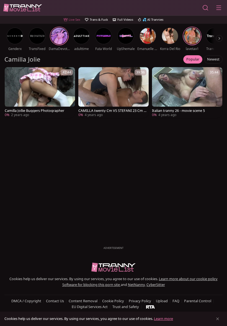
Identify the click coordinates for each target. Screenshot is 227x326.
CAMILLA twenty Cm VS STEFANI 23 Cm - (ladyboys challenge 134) (111, 110)
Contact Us (55, 300)
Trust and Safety (125, 306)
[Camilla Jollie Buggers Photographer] (40, 92)
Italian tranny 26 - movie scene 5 (178, 110)
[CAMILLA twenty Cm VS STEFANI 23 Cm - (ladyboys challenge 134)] (113, 92)
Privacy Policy (140, 300)
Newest (213, 59)
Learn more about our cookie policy (188, 278)
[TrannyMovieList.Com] (22, 8)
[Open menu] (219, 8)
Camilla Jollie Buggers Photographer (34, 110)
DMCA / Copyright (26, 300)
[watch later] (11, 73)
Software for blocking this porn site (91, 284)
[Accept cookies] (218, 319)
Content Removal (83, 300)
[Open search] (205, 8)
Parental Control (197, 300)
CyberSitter (155, 284)
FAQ (175, 300)
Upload (162, 300)
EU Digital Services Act (90, 306)
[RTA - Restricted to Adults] (150, 306)
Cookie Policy (113, 300)
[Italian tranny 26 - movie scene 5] (187, 92)
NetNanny (136, 284)
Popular (192, 59)
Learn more (163, 318)
